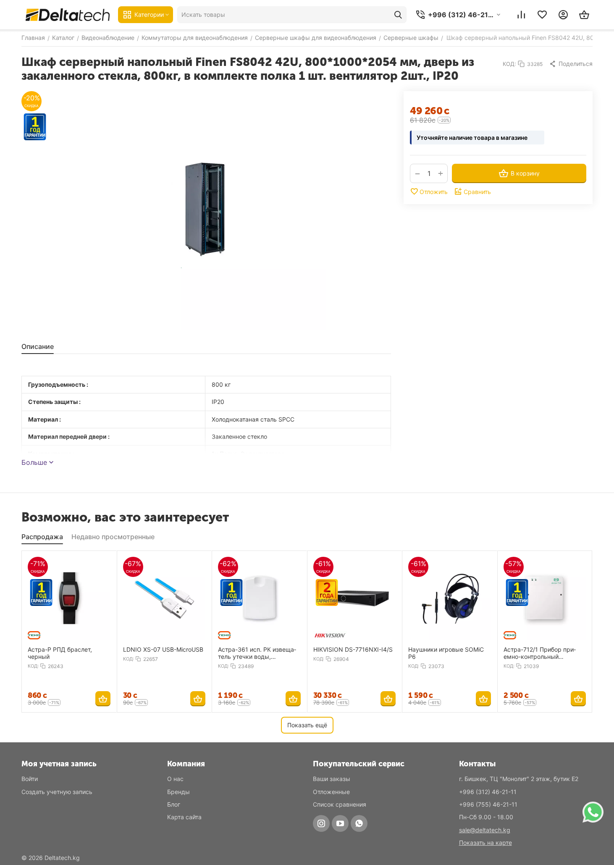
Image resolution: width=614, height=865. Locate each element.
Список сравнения (339, 804)
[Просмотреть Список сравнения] (521, 14)
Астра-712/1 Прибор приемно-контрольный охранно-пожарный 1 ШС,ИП (540, 653)
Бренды (178, 791)
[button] (571, 64)
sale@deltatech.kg (484, 830)
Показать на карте (485, 842)
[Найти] (398, 14)
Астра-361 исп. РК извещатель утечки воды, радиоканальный (257, 653)
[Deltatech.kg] (68, 14)
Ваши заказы (331, 778)
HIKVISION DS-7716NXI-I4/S (353, 649)
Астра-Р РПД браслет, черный (60, 653)
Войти (29, 778)
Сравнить (477, 191)
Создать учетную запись (56, 791)
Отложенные (331, 791)
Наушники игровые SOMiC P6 (446, 653)
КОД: (509, 63)
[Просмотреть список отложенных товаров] (542, 14)
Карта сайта (184, 816)
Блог (173, 804)
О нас (175, 778)
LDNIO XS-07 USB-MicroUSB (163, 649)
